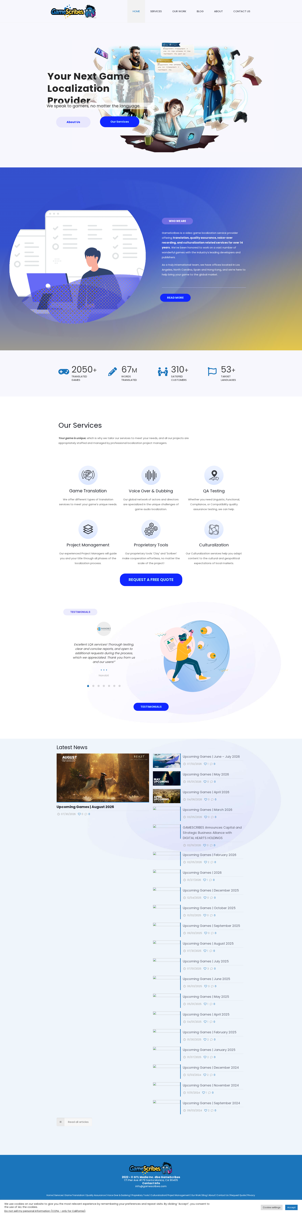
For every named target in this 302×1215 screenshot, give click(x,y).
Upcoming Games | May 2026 (206, 774)
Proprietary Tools (151, 545)
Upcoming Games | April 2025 (207, 1014)
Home (49, 1195)
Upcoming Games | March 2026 (207, 810)
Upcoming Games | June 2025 (207, 979)
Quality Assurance (96, 1195)
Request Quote (238, 1195)
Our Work (196, 1195)
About (212, 1195)
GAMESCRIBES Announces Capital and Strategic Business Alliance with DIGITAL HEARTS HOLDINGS (212, 832)
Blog (205, 1195)
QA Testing (214, 491)
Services (59, 1195)
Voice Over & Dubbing (151, 491)
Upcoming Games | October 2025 (209, 908)
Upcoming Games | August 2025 (208, 943)
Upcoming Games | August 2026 (85, 806)
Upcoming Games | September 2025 (211, 926)
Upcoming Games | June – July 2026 (212, 756)
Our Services (119, 122)
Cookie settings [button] (272, 1207)
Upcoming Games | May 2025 (206, 996)
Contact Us (223, 1195)
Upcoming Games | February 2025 (209, 1032)
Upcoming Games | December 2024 (211, 1067)
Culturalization (214, 545)
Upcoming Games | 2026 (202, 872)
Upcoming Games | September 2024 (211, 1103)
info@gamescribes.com (151, 1186)
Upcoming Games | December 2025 (211, 890)
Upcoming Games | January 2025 (209, 1050)
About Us (73, 122)
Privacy (251, 1195)
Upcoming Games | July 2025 (206, 961)
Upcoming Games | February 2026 (209, 855)
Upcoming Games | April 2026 (206, 792)
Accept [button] (291, 1207)
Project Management (88, 545)
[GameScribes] (73, 11)
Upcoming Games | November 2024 (211, 1085)
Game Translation (88, 491)
